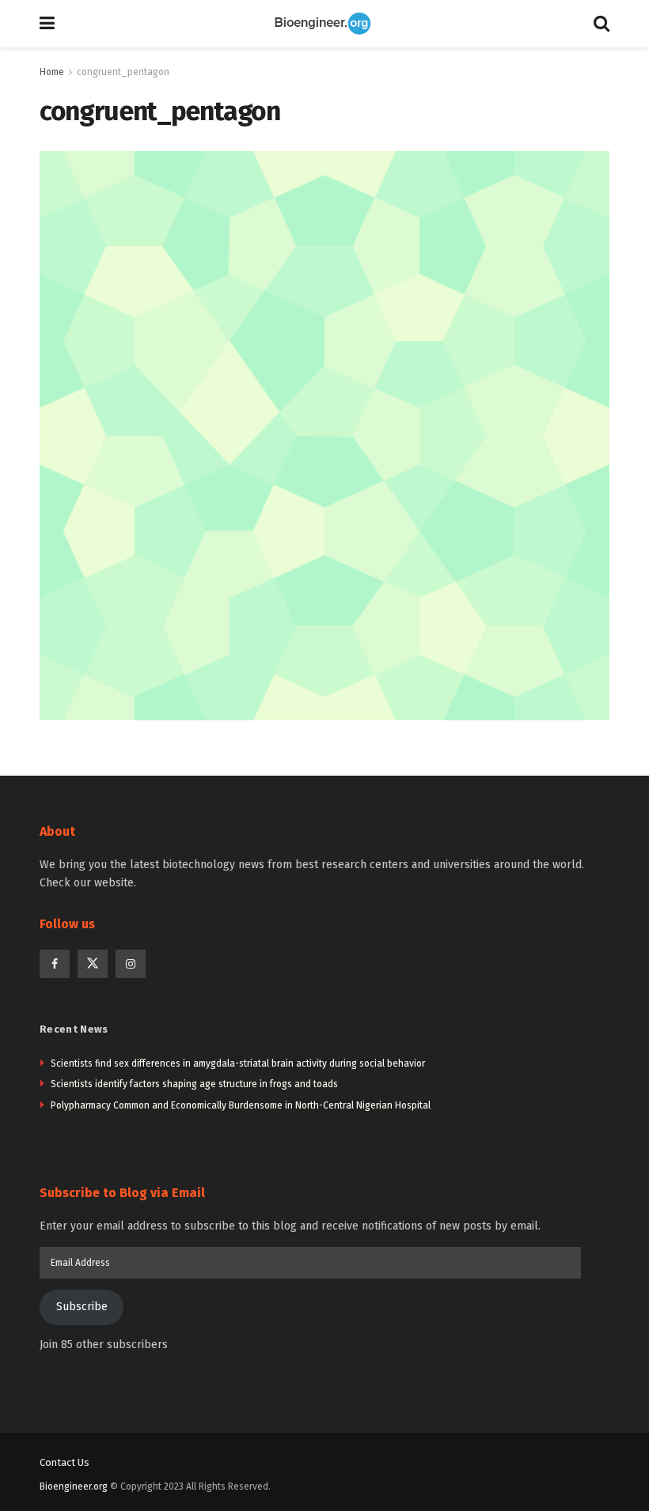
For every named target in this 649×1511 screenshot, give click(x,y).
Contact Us (64, 1462)
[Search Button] (601, 23)
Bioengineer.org (74, 1486)
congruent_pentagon (123, 71)
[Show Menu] (47, 23)
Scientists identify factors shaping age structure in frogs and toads (194, 1084)
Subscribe (82, 1306)
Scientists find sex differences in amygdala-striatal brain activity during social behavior (238, 1063)
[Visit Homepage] (324, 24)
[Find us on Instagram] (131, 964)
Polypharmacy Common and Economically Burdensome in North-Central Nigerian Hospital (241, 1105)
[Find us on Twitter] (93, 964)
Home (52, 71)
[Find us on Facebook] (55, 964)
